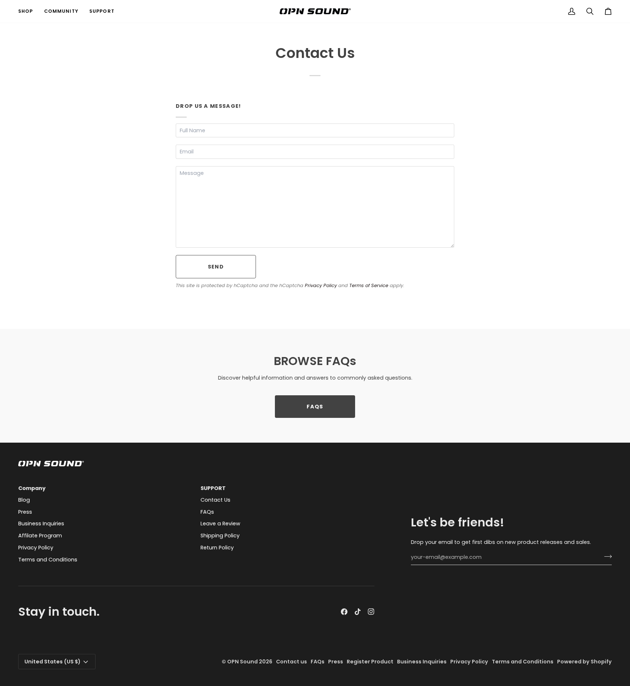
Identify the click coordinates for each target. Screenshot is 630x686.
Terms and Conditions (47, 559)
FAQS (315, 406)
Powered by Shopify (584, 661)
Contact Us (215, 499)
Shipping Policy (220, 535)
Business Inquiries (41, 523)
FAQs (207, 512)
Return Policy (217, 547)
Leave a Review (220, 523)
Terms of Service (368, 285)
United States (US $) (52, 661)
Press (25, 512)
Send (216, 266)
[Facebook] (344, 611)
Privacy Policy (321, 285)
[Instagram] (371, 611)
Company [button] (32, 488)
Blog (24, 499)
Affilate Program (40, 535)
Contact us (291, 661)
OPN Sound (242, 661)
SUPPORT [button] (213, 488)
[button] (28, 11)
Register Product (370, 661)
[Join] (606, 556)
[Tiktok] (358, 611)
